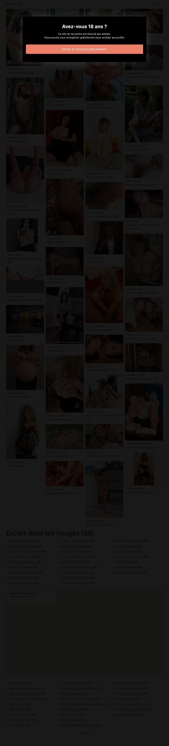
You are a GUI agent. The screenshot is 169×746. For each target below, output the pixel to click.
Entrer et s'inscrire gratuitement (84, 49)
